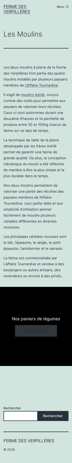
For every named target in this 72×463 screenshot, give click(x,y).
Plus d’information (36, 331)
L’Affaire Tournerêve (41, 85)
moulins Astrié (32, 95)
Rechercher (12, 408)
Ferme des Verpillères (16, 9)
